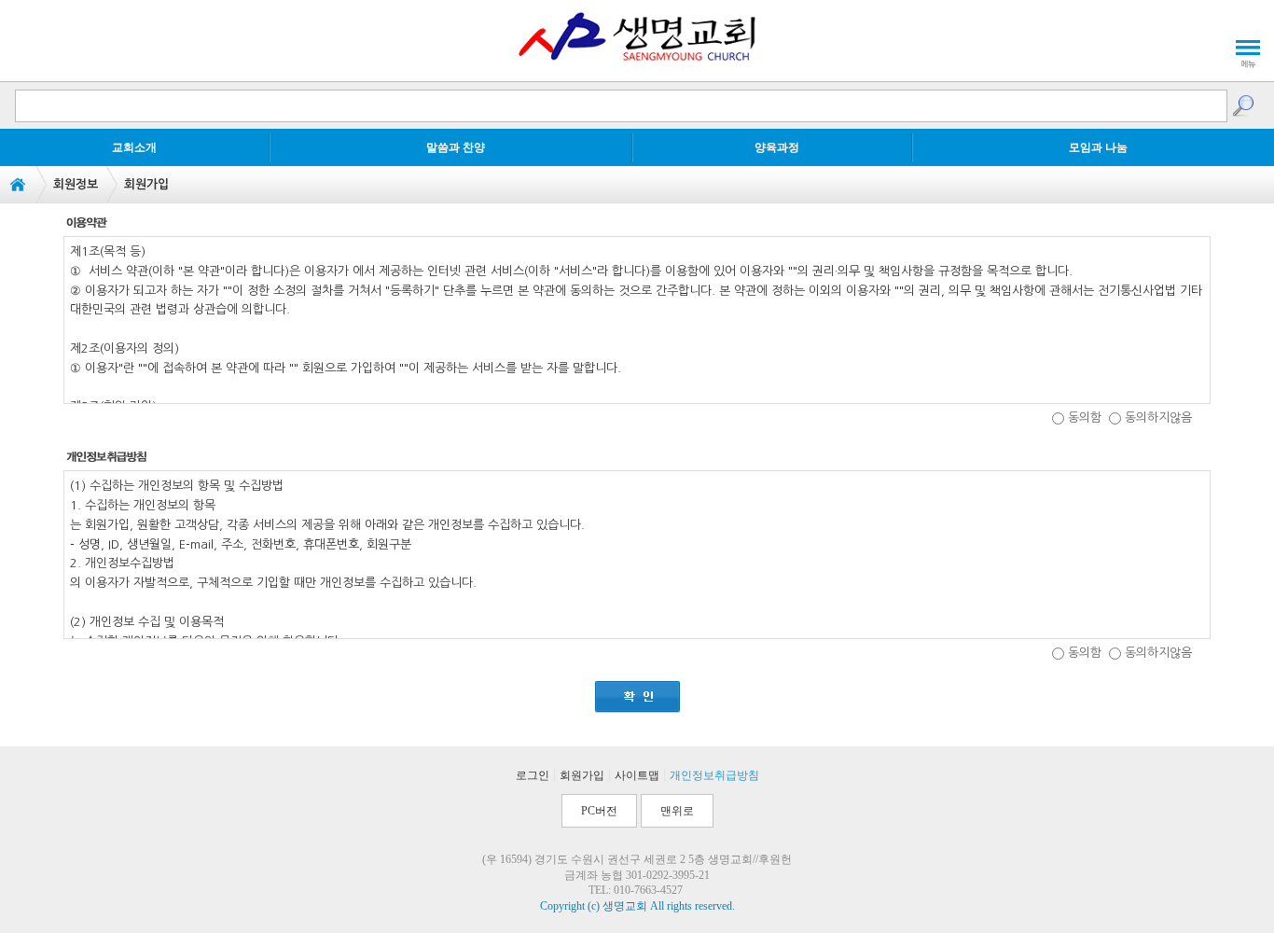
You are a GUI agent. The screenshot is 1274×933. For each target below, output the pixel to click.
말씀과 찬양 (455, 147)
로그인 (532, 775)
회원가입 (582, 775)
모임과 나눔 (1098, 147)
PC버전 (599, 810)
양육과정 (777, 147)
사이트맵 (637, 775)
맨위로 (677, 810)
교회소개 (134, 147)
